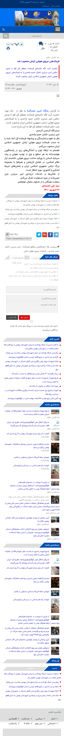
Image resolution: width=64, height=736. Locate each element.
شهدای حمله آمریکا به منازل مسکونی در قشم (31, 457)
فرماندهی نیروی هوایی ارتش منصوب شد (38, 61)
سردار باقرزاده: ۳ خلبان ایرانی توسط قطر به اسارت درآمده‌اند (34, 373)
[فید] (4, 28)
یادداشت (25, 719)
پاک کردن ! (12, 317)
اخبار (57, 44)
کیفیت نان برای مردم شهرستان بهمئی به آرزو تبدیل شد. (27, 433)
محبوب (30, 668)
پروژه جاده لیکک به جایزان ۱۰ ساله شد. (44, 386)
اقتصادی (13, 719)
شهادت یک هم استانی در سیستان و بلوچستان (31, 465)
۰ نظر (43, 46)
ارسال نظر (24, 317)
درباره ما (45, 6)
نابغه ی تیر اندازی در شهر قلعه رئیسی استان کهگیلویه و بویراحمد (33, 214)
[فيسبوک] (50, 234)
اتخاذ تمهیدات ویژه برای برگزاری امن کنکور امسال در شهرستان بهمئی (31, 218)
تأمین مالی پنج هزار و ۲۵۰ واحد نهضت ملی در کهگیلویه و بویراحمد (33, 398)
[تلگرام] (56, 234)
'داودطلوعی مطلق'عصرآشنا (34, 247)
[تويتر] (38, 234)
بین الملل (53, 45)
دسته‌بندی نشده (52, 404)
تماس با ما (56, 6)
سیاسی (39, 719)
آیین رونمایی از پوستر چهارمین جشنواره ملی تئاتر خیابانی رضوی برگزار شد (27, 519)
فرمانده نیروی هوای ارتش (35, 251)
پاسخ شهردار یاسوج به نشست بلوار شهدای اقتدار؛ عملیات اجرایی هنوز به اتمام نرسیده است (27, 412)
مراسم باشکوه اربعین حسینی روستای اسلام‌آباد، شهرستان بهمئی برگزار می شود (26, 446)
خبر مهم (39, 723)
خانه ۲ (27, 723)
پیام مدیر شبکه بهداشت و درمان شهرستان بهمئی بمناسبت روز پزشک (31, 209)
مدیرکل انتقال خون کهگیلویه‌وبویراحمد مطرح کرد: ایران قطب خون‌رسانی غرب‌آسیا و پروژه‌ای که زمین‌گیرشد (28, 424)
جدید (54, 668)
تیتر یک (54, 50)
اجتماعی (51, 723)
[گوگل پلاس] (44, 234)
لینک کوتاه (14, 234)
